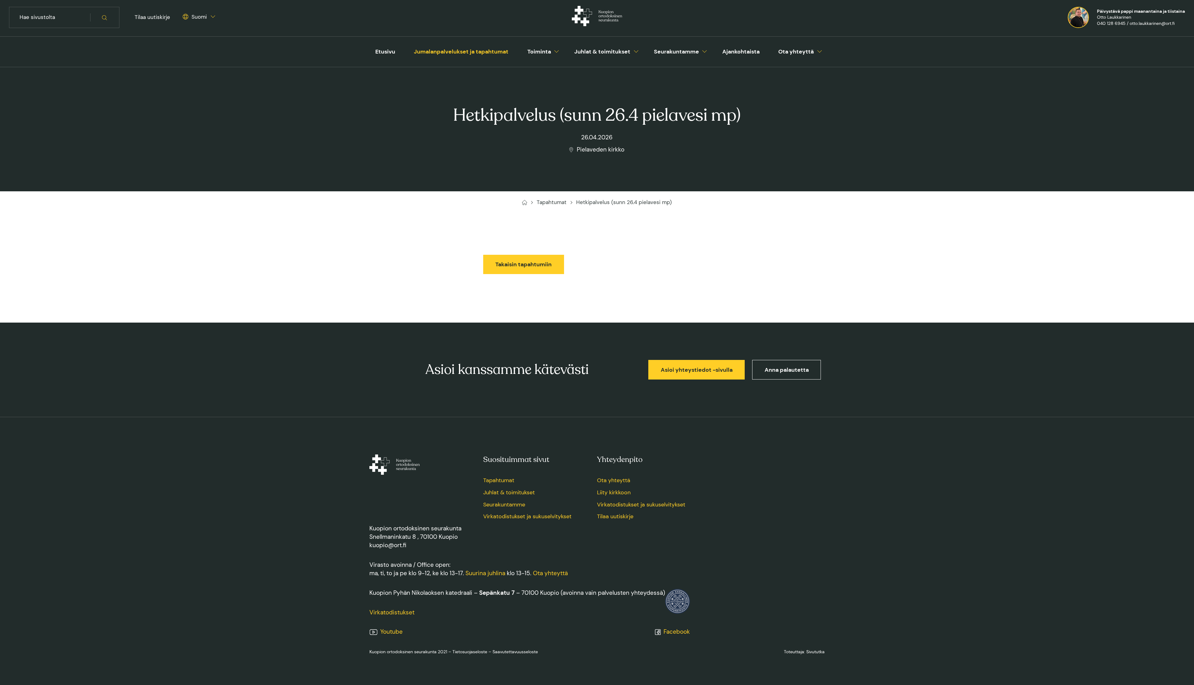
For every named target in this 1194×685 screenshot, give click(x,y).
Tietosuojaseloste (469, 652)
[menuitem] (385, 52)
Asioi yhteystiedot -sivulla (697, 370)
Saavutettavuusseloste (515, 652)
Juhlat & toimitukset (602, 51)
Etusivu (385, 51)
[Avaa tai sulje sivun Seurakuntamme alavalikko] (704, 50)
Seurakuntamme (676, 51)
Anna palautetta (787, 370)
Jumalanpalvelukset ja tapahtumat (461, 51)
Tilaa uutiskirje (152, 17)
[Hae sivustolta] (104, 17)
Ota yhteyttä (796, 51)
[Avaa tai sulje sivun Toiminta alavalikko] (556, 50)
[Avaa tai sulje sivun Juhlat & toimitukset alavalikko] (636, 50)
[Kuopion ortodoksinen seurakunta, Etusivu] (597, 17)
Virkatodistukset (391, 612)
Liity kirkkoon (614, 492)
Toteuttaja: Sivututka (804, 652)
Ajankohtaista (741, 51)
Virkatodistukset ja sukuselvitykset (527, 516)
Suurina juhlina (485, 573)
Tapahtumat (498, 480)
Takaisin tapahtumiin (523, 264)
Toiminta (539, 51)
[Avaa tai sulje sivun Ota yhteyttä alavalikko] (819, 50)
